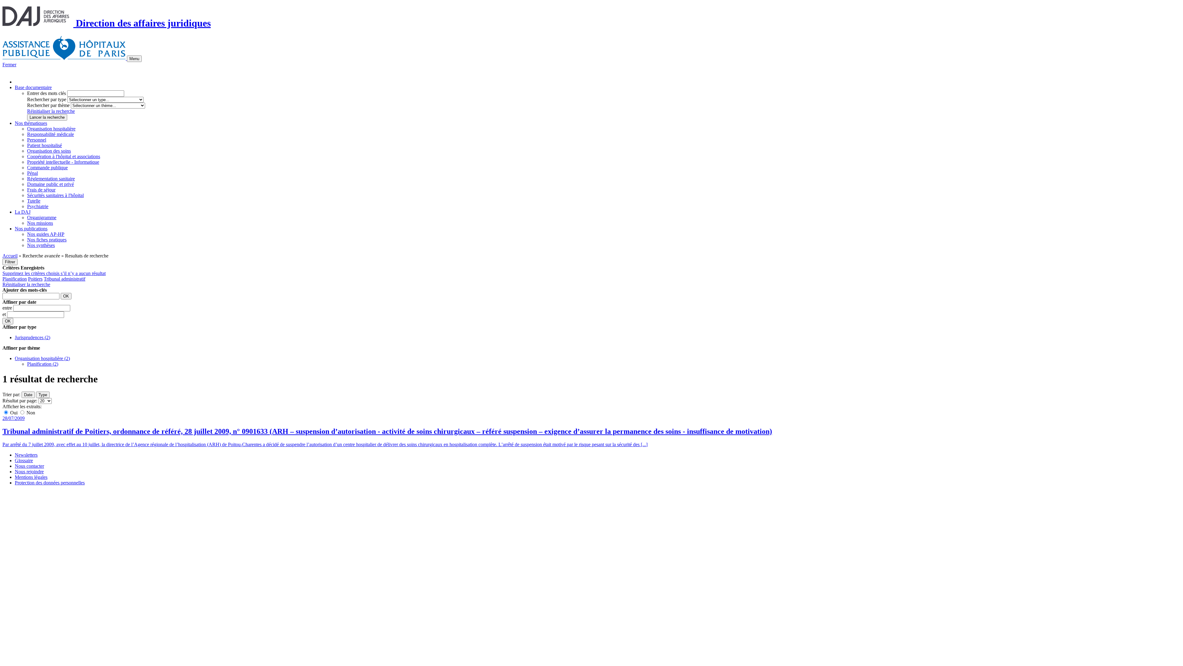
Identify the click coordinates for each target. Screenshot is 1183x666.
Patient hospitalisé (44, 145)
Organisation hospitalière (51, 128)
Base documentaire (33, 87)
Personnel (36, 139)
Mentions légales (31, 477)
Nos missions (40, 223)
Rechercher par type (46, 99)
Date (28, 395)
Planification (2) (42, 364)
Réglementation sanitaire (51, 178)
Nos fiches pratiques (47, 239)
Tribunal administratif (64, 279)
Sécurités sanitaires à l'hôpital (55, 195)
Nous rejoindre (29, 471)
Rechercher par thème (48, 105)
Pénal (32, 173)
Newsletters (26, 455)
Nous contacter (29, 466)
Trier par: (11, 394)
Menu (134, 58)
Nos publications (31, 228)
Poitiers (35, 279)
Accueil (10, 255)
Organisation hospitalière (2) (42, 358)
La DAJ (22, 212)
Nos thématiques (31, 123)
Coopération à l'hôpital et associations (63, 156)
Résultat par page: (19, 400)
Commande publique (47, 167)
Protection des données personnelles (50, 482)
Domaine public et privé (50, 184)
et (4, 314)
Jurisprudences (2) (32, 337)
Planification (14, 279)
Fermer (9, 64)
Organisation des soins (49, 151)
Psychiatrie (37, 206)
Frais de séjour (41, 189)
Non (30, 412)
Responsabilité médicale (50, 134)
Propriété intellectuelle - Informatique (63, 162)
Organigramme (41, 217)
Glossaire (24, 460)
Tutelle (33, 201)
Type (43, 395)
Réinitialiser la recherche (51, 111)
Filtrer (10, 262)
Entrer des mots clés (46, 93)
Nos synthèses (41, 245)
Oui (14, 412)
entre (7, 307)
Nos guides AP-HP (45, 234)
